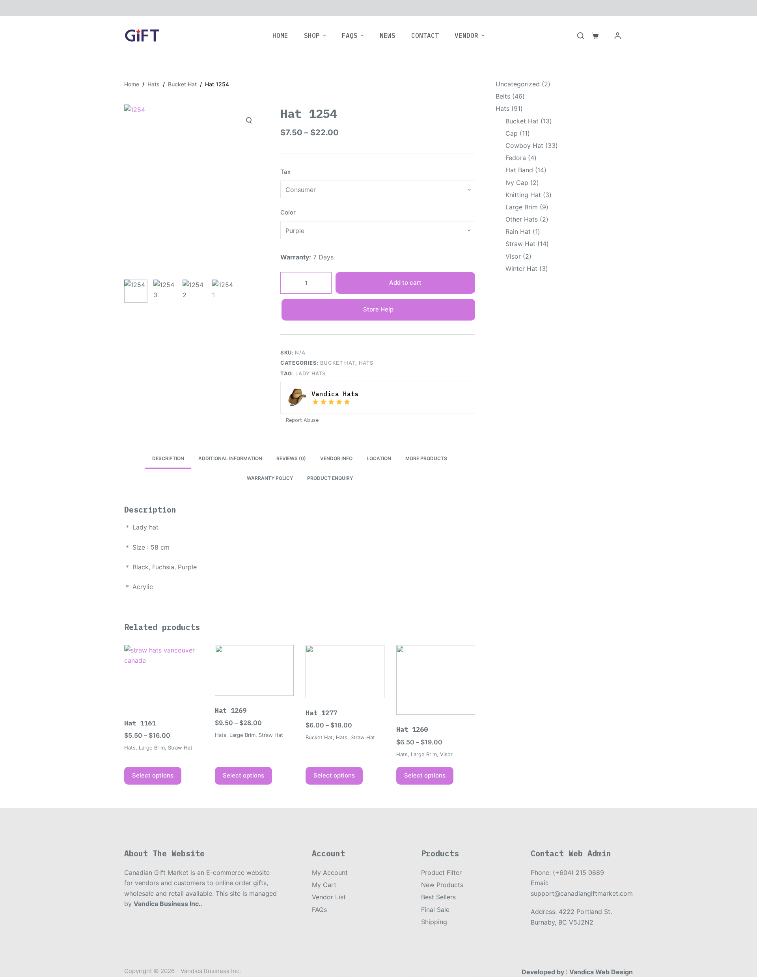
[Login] (617, 35)
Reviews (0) (291, 458)
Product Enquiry (330, 478)
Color (288, 212)
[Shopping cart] (595, 35)
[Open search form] (580, 35)
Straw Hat (180, 747)
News (387, 35)
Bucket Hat (338, 363)
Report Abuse (301, 420)
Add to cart (405, 282)
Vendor (466, 35)
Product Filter (441, 872)
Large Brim (152, 747)
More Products (426, 458)
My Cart (324, 885)
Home (280, 35)
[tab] (168, 458)
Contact (425, 35)
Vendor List (329, 897)
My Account (330, 872)
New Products (442, 885)
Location (379, 458)
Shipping (434, 922)
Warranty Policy (270, 478)
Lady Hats (310, 373)
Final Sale (435, 910)
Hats (366, 363)
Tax (285, 171)
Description (168, 458)
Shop (312, 35)
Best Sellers (438, 897)
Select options (152, 775)
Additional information (230, 458)
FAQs (350, 35)
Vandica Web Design (601, 972)
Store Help (378, 309)
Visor (446, 754)
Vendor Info (336, 458)
